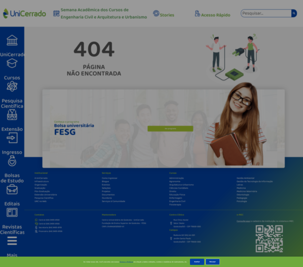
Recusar (212, 261)
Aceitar (197, 261)
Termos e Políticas (126, 262)
